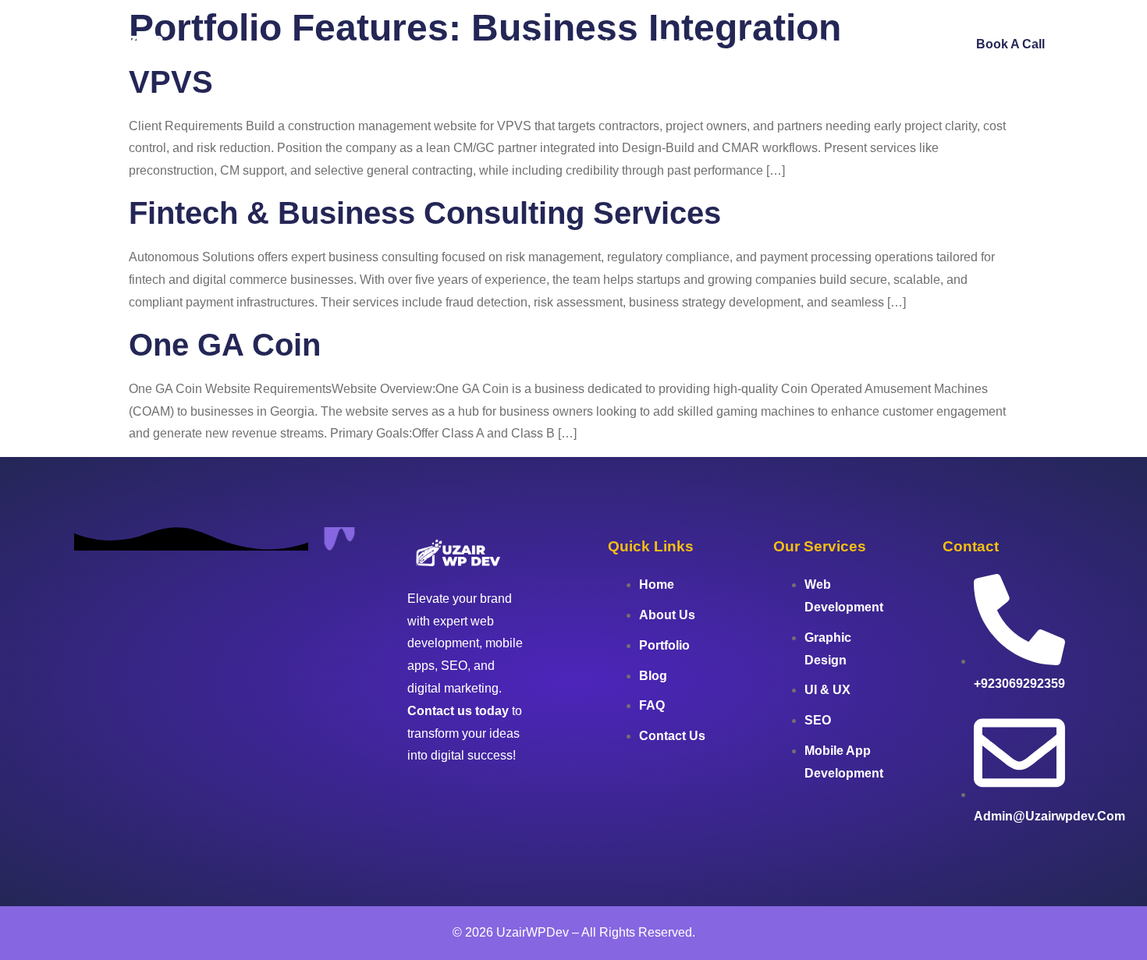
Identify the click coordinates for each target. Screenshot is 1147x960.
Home (441, 44)
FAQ (814, 44)
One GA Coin (225, 345)
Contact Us (891, 44)
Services (603, 44)
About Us (518, 44)
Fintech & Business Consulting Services (425, 213)
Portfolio (685, 44)
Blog (756, 44)
